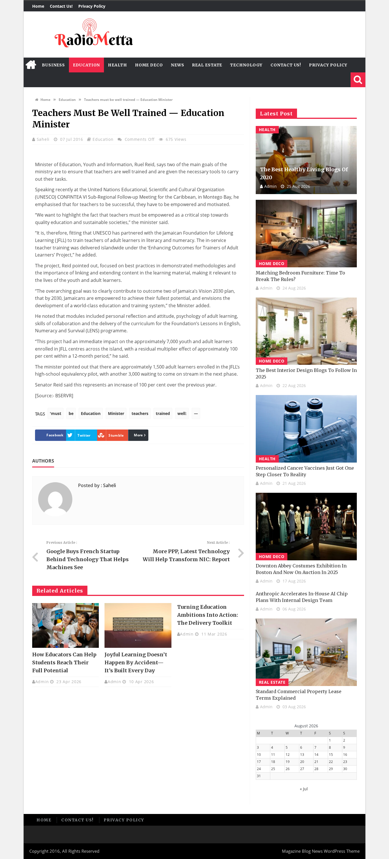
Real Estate (207, 65)
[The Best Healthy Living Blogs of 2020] (306, 160)
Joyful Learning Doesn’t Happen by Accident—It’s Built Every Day (136, 662)
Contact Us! (61, 6)
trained (163, 413)
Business (53, 65)
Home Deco (149, 65)
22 (331, 761)
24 (259, 768)
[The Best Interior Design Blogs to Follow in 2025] (306, 331)
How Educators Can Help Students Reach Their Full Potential (64, 662)
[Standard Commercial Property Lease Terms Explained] (306, 652)
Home (38, 6)
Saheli (44, 139)
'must (55, 413)
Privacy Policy (91, 6)
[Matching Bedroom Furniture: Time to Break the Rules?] (306, 233)
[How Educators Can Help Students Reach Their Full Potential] (65, 625)
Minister (116, 413)
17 (259, 761)
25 (273, 768)
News (177, 65)
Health (117, 65)
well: (182, 413)
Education (86, 65)
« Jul (304, 788)
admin (42, 681)
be (71, 413)
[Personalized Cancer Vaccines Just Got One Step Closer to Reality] (306, 429)
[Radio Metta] (92, 34)
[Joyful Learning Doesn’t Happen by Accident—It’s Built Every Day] (138, 625)
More (138, 435)
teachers (140, 413)
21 (316, 761)
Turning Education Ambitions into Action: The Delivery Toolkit (207, 615)
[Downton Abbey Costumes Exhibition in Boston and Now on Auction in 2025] (306, 526)
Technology (246, 65)
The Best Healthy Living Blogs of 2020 (304, 173)
